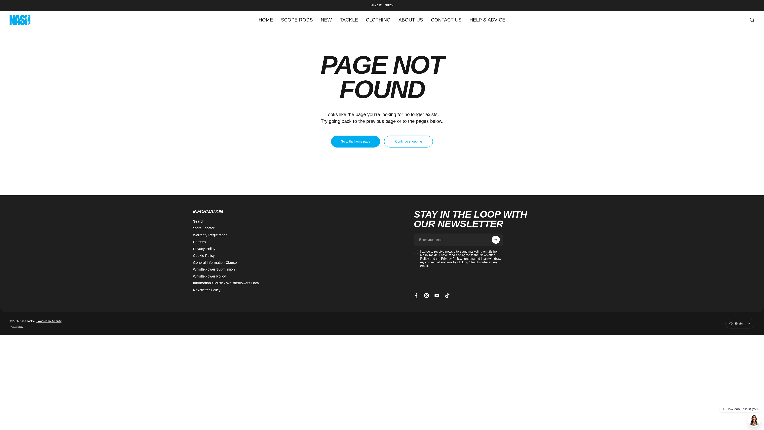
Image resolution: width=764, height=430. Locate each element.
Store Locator (203, 228)
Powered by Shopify (48, 320)
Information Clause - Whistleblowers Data (226, 283)
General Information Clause (215, 263)
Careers (199, 242)
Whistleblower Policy (209, 276)
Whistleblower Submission (214, 269)
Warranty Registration (210, 235)
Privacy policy (16, 327)
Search (198, 221)
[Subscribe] (496, 240)
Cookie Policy (204, 256)
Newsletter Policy (206, 290)
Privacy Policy (204, 249)
